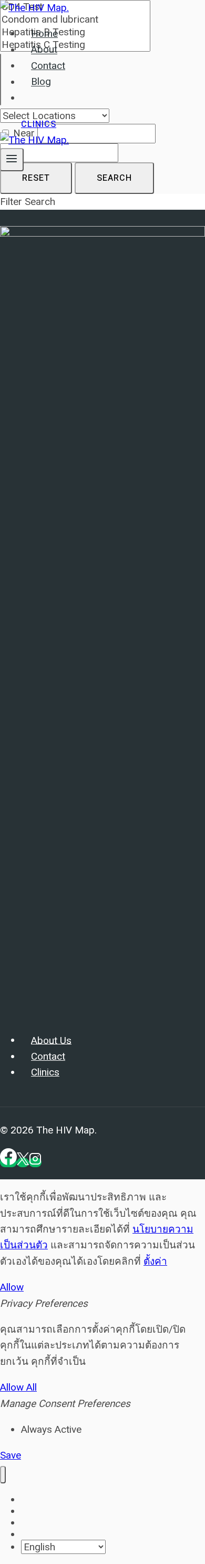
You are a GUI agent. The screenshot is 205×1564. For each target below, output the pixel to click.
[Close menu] (3, 1474)
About (44, 50)
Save (10, 1455)
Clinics (38, 124)
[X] (23, 1162)
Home (44, 33)
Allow (12, 1287)
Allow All (18, 1387)
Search (114, 178)
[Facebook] (8, 1162)
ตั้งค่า (155, 1261)
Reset (36, 178)
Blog (41, 82)
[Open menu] (12, 159)
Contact (48, 65)
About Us (51, 1040)
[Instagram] (35, 1162)
